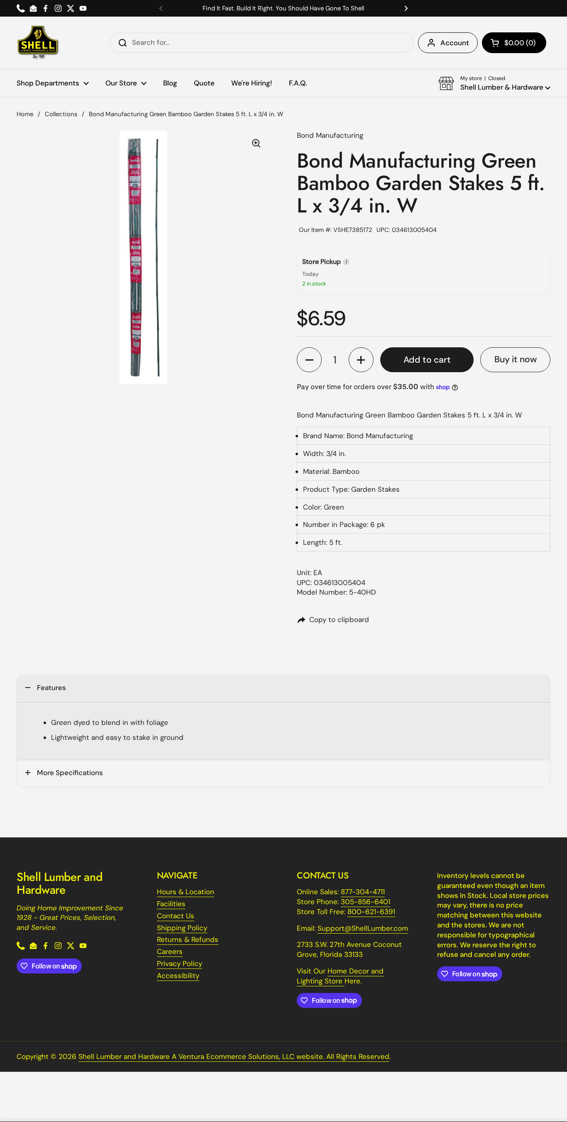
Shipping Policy (182, 927)
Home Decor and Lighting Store (340, 975)
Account (454, 42)
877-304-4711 (363, 891)
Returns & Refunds (187, 939)
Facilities (171, 903)
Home (25, 114)
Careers (170, 951)
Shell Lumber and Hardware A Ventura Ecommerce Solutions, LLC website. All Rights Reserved (233, 1056)
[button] (514, 42)
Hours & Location (185, 891)
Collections (61, 114)
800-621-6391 (371, 911)
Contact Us (175, 915)
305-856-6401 (365, 901)
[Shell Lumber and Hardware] (38, 43)
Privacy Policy (179, 963)
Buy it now (515, 359)
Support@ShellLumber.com (363, 928)
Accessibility (178, 975)
